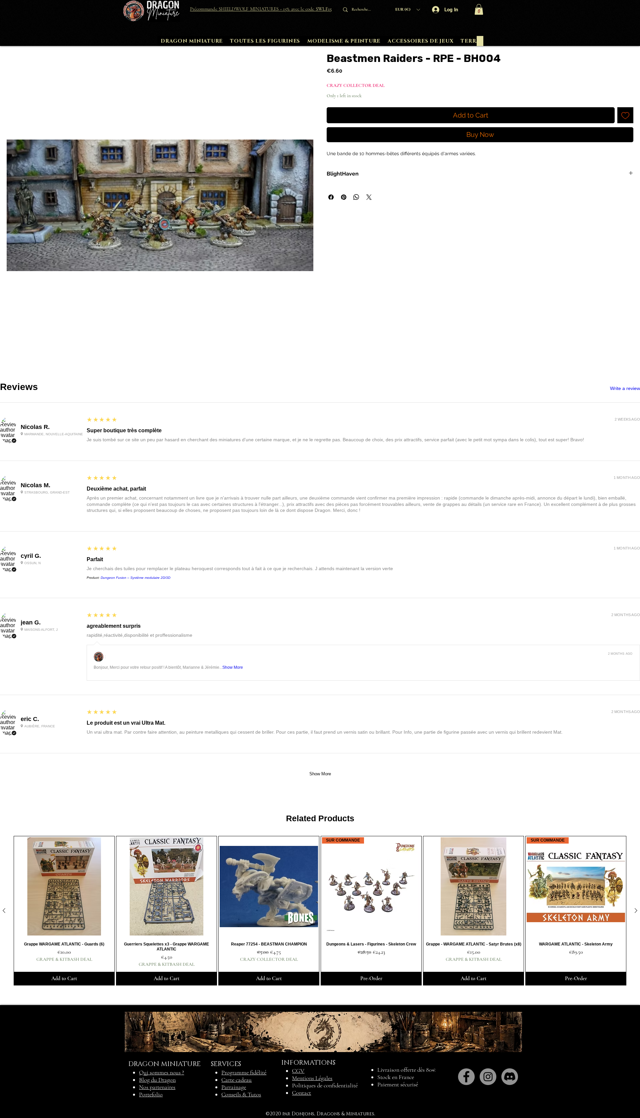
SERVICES (226, 1064)
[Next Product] (636, 911)
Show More (232, 667)
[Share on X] (369, 197)
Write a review (625, 388)
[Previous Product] (4, 911)
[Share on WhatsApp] (356, 197)
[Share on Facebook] (331, 197)
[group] (320, 911)
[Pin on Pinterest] (344, 197)
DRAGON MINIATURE (164, 1064)
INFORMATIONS (308, 1062)
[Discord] (509, 1076)
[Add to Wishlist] (625, 115)
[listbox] (407, 9)
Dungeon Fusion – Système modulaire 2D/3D (135, 577)
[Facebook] (466, 1076)
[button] (407, 9)
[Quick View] (64, 886)
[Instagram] (488, 1076)
